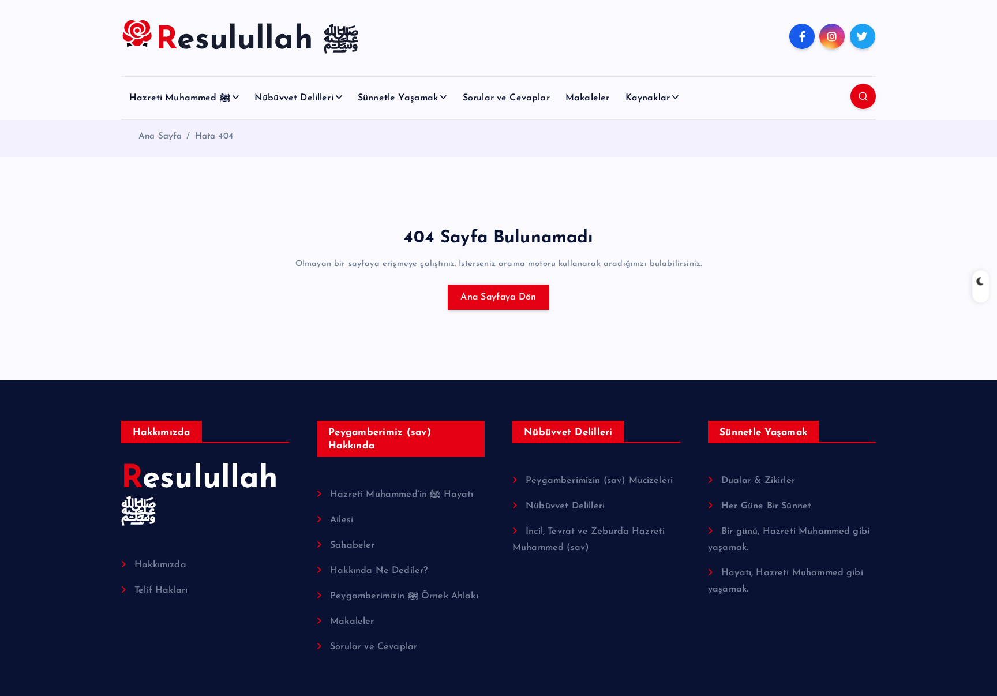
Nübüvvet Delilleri (293, 98)
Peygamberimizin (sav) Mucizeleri (599, 480)
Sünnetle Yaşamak (398, 98)
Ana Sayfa (160, 136)
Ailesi (341, 520)
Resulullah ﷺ (200, 496)
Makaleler (587, 98)
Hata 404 (214, 136)
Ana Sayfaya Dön (498, 297)
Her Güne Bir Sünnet (766, 506)
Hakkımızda (160, 565)
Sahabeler (352, 545)
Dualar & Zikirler (758, 480)
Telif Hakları (161, 590)
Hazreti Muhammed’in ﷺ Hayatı (401, 494)
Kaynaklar (647, 98)
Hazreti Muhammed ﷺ (179, 98)
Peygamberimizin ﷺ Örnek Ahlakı (404, 596)
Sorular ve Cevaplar (506, 98)
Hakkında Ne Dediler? (379, 570)
